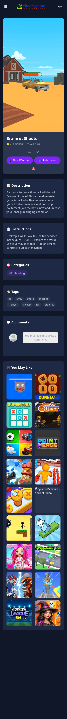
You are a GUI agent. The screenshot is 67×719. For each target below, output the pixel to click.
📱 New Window (19, 160)
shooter (27, 304)
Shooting (17, 273)
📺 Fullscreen (47, 160)
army (19, 298)
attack (30, 298)
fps (38, 304)
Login (59, 6)
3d (9, 298)
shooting (43, 298)
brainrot (49, 304)
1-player (12, 304)
